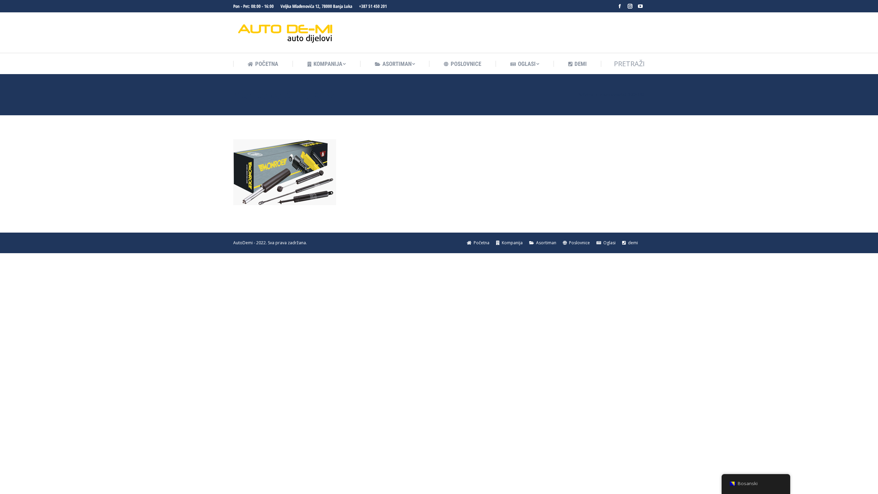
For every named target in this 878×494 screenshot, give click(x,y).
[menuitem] (263, 64)
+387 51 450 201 (373, 6)
